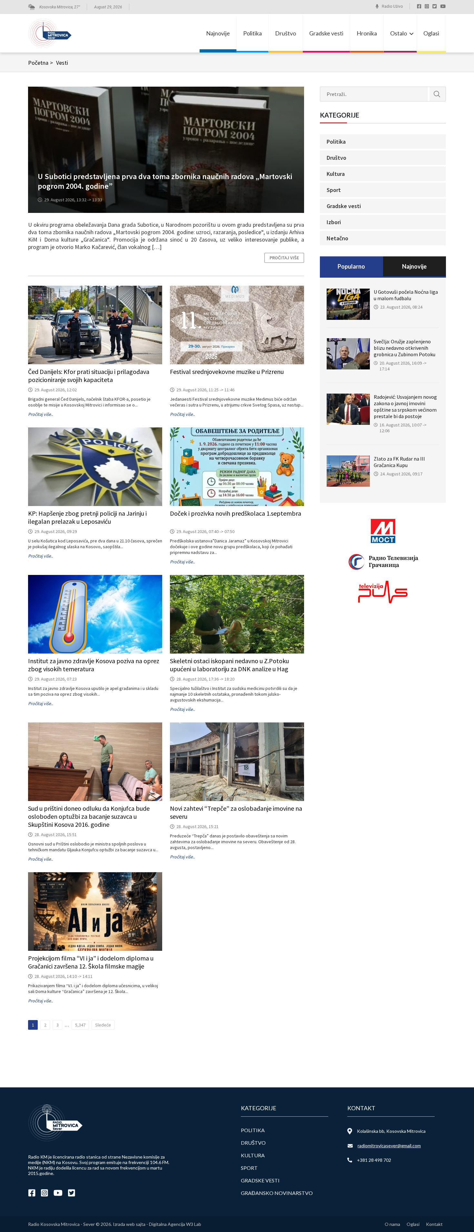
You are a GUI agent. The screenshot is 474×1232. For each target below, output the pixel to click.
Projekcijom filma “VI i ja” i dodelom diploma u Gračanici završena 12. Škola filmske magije (90, 962)
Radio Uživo (392, 6)
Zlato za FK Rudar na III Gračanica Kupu (399, 461)
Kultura (336, 173)
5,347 (80, 1025)
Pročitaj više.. (40, 414)
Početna (40, 62)
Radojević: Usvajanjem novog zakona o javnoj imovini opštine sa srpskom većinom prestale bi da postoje (405, 406)
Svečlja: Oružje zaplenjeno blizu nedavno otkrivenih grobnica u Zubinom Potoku (404, 348)
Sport (334, 190)
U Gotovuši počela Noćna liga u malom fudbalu (406, 295)
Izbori (334, 222)
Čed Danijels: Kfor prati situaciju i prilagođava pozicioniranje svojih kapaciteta (88, 376)
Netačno (337, 238)
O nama (392, 1224)
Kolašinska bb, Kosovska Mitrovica (391, 1131)
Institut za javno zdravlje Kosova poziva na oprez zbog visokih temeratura (93, 665)
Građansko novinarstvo (277, 1193)
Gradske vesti (326, 33)
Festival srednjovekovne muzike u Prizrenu (227, 372)
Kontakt (434, 1224)
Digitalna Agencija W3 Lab (175, 1224)
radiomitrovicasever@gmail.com (389, 1145)
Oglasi (431, 33)
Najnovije (218, 33)
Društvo (285, 33)
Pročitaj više (284, 258)
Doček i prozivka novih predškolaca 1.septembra (235, 513)
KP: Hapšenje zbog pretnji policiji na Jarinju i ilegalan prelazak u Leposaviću (87, 517)
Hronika (367, 33)
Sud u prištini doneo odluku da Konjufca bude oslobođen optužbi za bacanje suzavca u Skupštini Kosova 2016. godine (89, 816)
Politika (252, 33)
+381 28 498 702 (374, 1160)
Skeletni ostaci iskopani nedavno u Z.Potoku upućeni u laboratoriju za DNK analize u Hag (229, 665)
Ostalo (398, 33)
